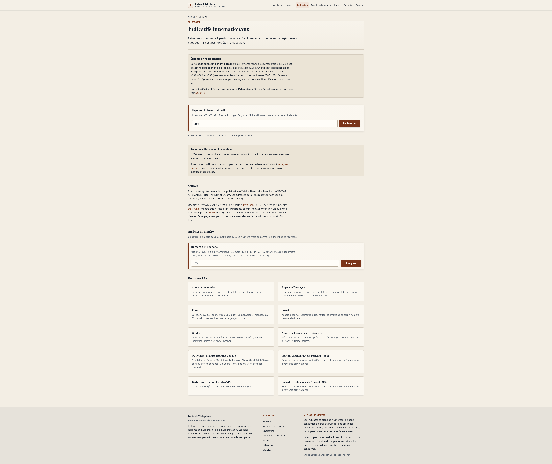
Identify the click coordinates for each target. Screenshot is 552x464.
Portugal (248, 205)
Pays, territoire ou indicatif (208, 110)
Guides (359, 5)
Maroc (212, 212)
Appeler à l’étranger (321, 5)
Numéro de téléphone (204, 247)
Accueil (191, 16)
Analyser (351, 263)
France (337, 5)
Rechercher (350, 123)
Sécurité (348, 5)
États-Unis (193, 208)
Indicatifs (302, 5)
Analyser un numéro (283, 5)
